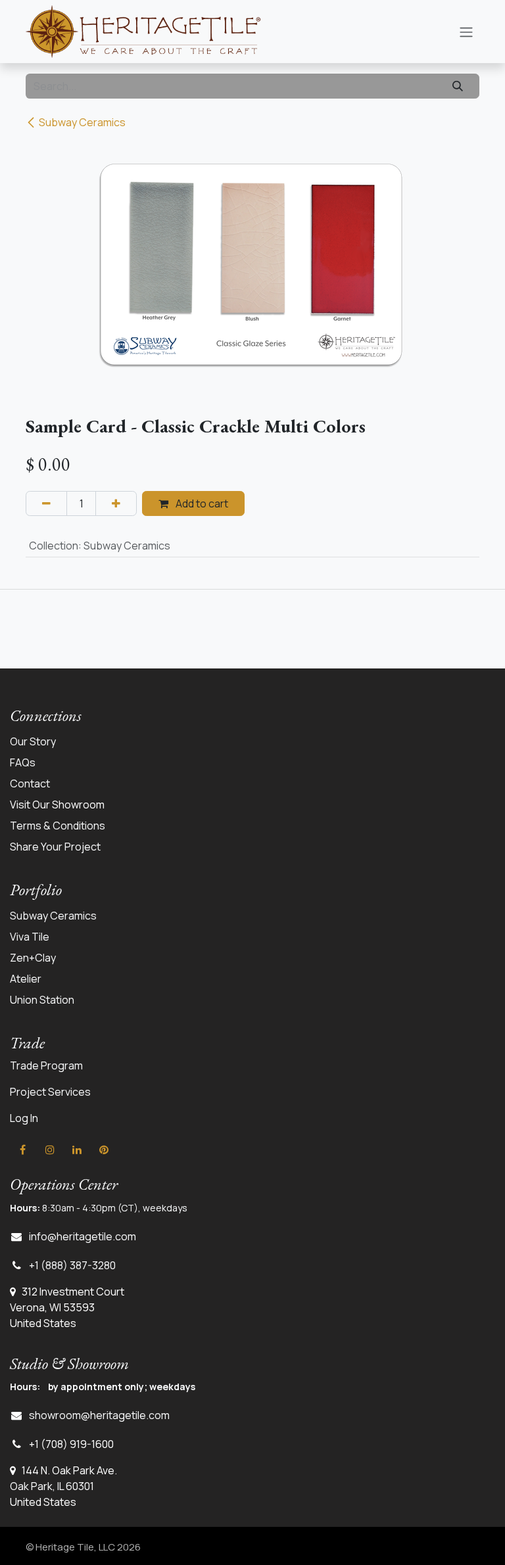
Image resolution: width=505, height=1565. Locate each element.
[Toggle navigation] (466, 31)
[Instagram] (49, 1149)
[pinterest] (103, 1149)
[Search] (457, 86)
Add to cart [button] (201, 503)
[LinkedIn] (76, 1149)
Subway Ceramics (82, 122)
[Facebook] (22, 1149)
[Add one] (116, 503)
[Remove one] (46, 503)
